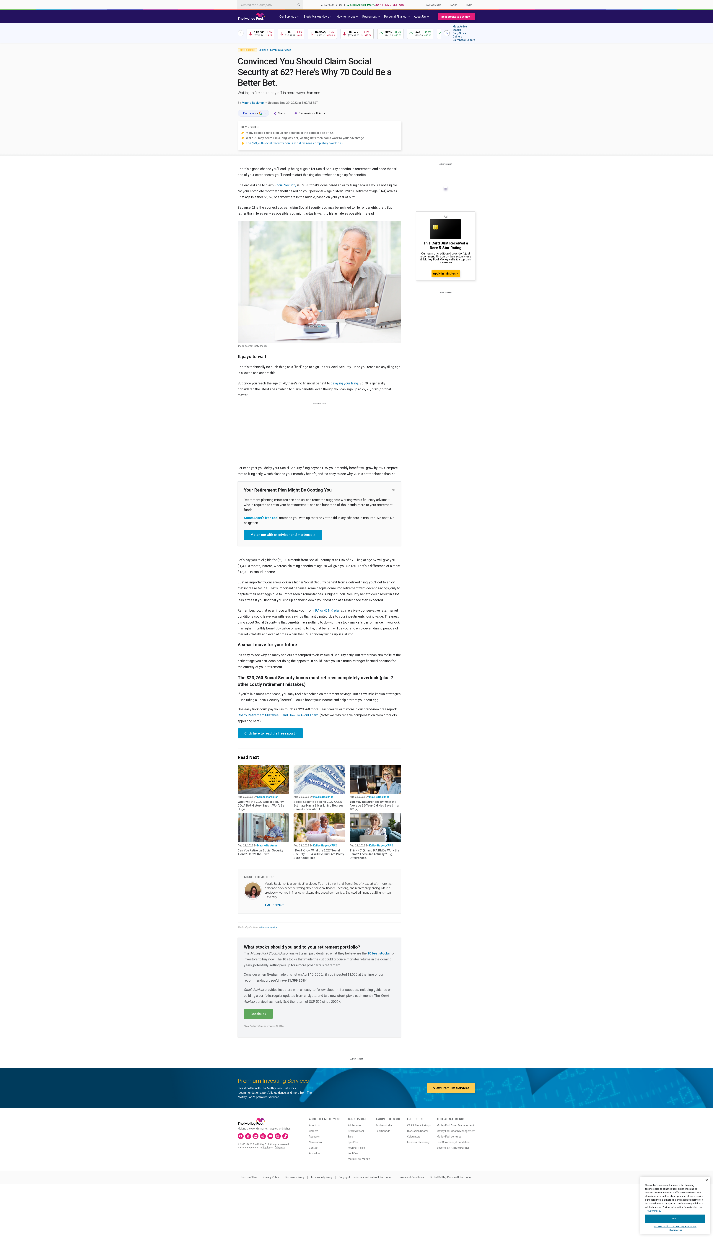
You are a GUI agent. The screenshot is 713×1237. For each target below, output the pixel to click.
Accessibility (433, 5)
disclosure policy (268, 927)
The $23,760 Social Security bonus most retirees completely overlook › (294, 143)
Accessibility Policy (322, 1177)
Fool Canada (383, 1131)
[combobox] (270, 4)
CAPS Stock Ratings (419, 1125)
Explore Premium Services (275, 49)
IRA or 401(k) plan (327, 610)
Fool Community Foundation (453, 1142)
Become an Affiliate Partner (453, 1147)
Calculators (413, 1136)
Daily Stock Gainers (459, 35)
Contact (313, 1147)
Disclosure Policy (295, 1177)
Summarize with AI (310, 113)
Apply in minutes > (445, 273)
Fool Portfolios (356, 1147)
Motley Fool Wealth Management (456, 1131)
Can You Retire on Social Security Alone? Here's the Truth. (260, 852)
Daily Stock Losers (464, 39)
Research (314, 1136)
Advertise (314, 1153)
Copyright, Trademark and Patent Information (365, 1177)
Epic (350, 1136)
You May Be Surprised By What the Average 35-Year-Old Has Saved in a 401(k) (374, 805)
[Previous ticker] (241, 33)
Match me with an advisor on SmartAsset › (282, 535)
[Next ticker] (447, 33)
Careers (313, 1131)
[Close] (707, 1180)
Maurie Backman (253, 103)
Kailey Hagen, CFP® (325, 845)
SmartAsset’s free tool (261, 518)
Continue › (258, 1014)
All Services (355, 1125)
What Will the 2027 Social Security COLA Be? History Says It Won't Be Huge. (261, 805)
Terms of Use (249, 1177)
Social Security (285, 185)
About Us (314, 1125)
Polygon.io (280, 1147)
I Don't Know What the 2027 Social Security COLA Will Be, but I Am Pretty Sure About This (319, 854)
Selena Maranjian (267, 796)
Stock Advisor (356, 1131)
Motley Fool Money (359, 1158)
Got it (675, 1218)
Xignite (266, 1147)
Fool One (353, 1153)
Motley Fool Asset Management (455, 1125)
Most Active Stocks (460, 28)
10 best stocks (378, 953)
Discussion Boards (418, 1131)
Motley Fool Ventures (449, 1136)
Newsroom (315, 1142)
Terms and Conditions (411, 1177)
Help (469, 5)
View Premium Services (451, 1088)
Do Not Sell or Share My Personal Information (675, 1228)
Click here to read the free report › (270, 733)
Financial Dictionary (418, 1142)
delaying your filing (344, 383)
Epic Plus (353, 1142)
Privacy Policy (271, 1177)
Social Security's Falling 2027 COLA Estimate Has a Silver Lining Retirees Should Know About (319, 805)
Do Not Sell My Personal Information (451, 1177)
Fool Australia (384, 1125)
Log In (453, 5)
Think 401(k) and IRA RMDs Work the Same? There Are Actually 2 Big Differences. (374, 854)
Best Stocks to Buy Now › (456, 16)
